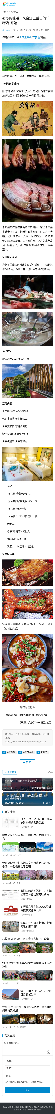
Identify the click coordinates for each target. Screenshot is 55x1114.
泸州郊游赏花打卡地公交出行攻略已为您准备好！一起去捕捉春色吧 (27, 864)
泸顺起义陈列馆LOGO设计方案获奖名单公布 (35, 908)
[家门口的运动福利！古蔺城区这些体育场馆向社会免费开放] (10, 894)
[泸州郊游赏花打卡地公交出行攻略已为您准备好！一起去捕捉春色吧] (27, 875)
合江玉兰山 (25, 37)
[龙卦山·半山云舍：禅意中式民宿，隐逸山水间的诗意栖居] (27, 1019)
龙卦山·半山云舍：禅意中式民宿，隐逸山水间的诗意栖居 (27, 1008)
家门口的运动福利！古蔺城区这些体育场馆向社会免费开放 (36, 892)
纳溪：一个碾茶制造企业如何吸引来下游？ (36, 924)
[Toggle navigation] (50, 4)
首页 (4, 12)
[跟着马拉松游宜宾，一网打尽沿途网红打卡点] (27, 847)
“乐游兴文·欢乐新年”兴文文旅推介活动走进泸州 (27, 965)
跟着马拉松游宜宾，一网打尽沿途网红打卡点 (27, 836)
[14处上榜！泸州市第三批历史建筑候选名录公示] (10, 822)
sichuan (6, 30)
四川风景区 (38, 30)
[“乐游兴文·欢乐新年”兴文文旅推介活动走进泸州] (27, 975)
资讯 (47, 30)
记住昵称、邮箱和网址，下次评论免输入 (25, 1082)
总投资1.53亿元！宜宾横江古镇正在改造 (25, 938)
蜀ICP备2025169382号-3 (30, 1109)
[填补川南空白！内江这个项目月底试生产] (10, 994)
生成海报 (11, 772)
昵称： (9, 1060)
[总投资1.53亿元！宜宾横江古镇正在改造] (27, 947)
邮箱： (9, 1068)
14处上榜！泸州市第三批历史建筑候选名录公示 (36, 821)
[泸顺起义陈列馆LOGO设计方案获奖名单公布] (10, 910)
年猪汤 (36, 37)
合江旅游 (11, 752)
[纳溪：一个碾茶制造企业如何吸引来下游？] (10, 926)
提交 (27, 1089)
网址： (9, 1075)
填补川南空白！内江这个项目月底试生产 (36, 992)
